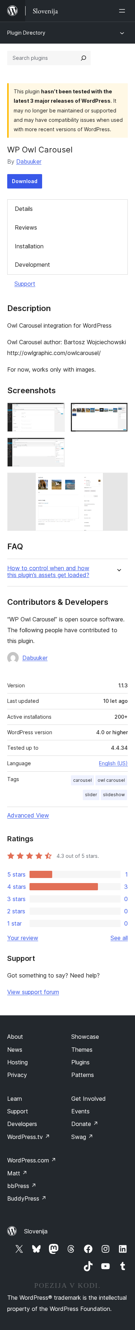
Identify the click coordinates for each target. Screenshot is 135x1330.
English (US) (113, 763)
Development (32, 264)
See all (119, 937)
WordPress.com (31, 1160)
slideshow (114, 794)
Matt (17, 1173)
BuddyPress (26, 1198)
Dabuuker (28, 161)
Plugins (80, 1062)
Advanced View (28, 815)
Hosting (17, 1062)
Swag (82, 1136)
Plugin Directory (26, 33)
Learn (14, 1098)
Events (80, 1111)
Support (24, 283)
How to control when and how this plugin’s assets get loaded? (48, 571)
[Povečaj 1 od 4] (55, 412)
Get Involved (88, 1098)
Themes (82, 1049)
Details (24, 208)
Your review (22, 937)
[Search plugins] (83, 58)
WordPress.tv (28, 1136)
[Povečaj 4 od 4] (118, 482)
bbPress (21, 1185)
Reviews (26, 227)
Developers (22, 1123)
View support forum (33, 992)
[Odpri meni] (123, 11)
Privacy (17, 1074)
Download (24, 181)
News (14, 1049)
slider (91, 794)
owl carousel (111, 780)
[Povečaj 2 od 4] (118, 412)
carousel (82, 780)
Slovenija (36, 1231)
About (15, 1036)
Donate (84, 1123)
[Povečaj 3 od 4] (55, 447)
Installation (29, 246)
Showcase (85, 1036)
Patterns (82, 1074)
